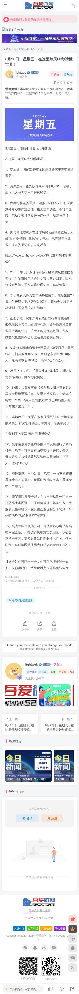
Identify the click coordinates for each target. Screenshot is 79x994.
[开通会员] (72, 929)
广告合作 (47, 928)
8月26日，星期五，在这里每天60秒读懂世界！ (39, 61)
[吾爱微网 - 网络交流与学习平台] (39, 902)
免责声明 (33, 928)
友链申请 (19, 928)
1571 (45, 671)
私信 (69, 74)
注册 (54, 818)
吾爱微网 (41, 935)
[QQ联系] (72, 948)
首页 (8, 49)
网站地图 (60, 928)
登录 (29, 818)
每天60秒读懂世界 (24, 49)
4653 (33, 671)
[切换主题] (72, 967)
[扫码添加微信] (72, 958)
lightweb (20, 72)
